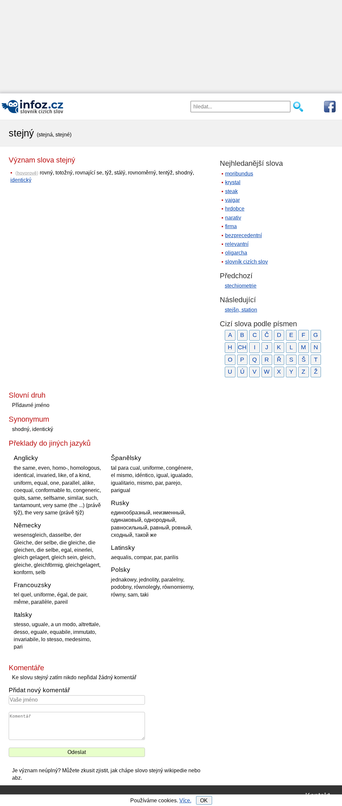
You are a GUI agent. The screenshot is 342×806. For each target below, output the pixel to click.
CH (242, 347)
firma (231, 226)
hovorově (27, 172)
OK (204, 800)
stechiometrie (240, 286)
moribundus (239, 173)
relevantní (236, 244)
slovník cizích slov (246, 262)
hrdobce (234, 209)
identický (20, 180)
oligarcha (236, 253)
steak (231, 191)
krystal (232, 182)
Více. (185, 800)
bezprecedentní (243, 235)
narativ (233, 218)
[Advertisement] (171, 46)
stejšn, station (241, 310)
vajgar (232, 200)
